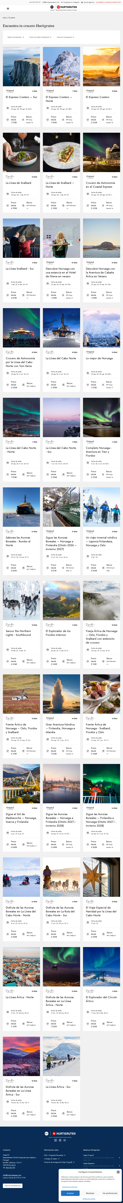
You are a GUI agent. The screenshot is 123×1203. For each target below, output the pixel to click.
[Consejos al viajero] (58, 1158)
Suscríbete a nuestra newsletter (108, 2)
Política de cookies (89, 1199)
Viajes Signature (88, 1163)
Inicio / (5, 17)
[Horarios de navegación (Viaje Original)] (73, 1162)
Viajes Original (88, 1155)
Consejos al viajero (50, 1159)
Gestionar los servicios (69, 1187)
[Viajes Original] (119, 1157)
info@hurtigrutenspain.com (12, 1175)
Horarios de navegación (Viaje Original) (58, 1162)
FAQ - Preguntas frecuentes (53, 1155)
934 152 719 (10, 1167)
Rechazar (90, 1193)
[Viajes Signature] (119, 1165)
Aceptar (70, 1193)
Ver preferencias (110, 1193)
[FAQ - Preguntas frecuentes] (64, 1155)
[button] (118, 1172)
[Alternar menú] (8, 8)
